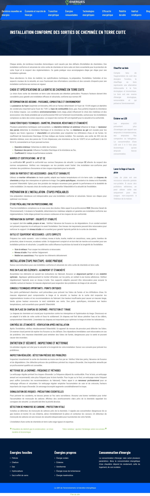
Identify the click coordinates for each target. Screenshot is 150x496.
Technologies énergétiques (88, 13)
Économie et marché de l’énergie (35, 13)
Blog (148, 11)
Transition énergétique (53, 13)
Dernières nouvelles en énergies (12, 13)
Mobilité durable (122, 13)
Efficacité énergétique (107, 13)
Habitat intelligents (136, 13)
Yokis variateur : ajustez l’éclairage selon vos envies (83, 429)
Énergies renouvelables (71, 13)
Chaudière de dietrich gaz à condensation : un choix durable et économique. (32, 431)
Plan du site (75, 494)
